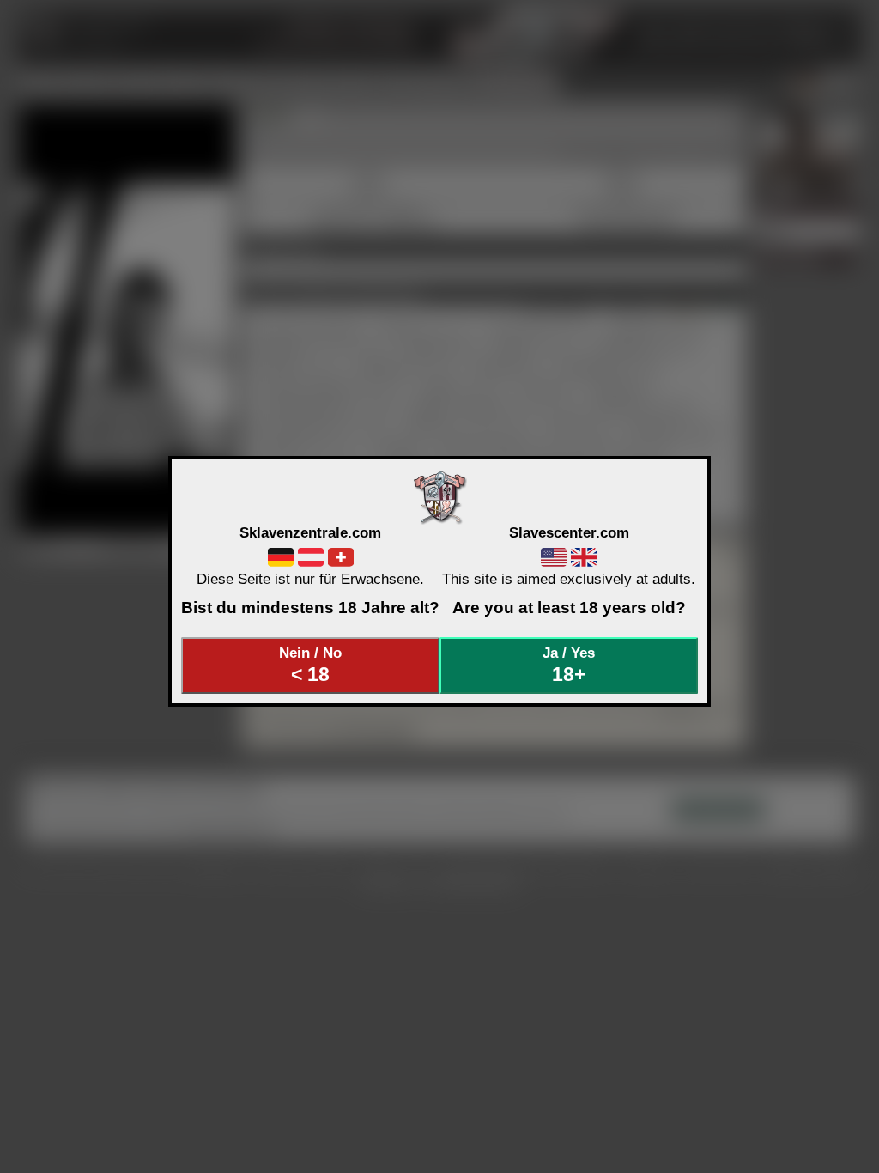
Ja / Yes (569, 664)
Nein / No (310, 664)
